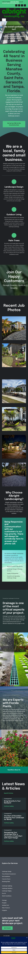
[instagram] (22, 5)
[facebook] (16, 5)
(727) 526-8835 (15, 2)
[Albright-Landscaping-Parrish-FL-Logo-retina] (14, 8)
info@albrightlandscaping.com (10, 3)
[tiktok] (25, 5)
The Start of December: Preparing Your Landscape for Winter (14, 817)
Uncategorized (8, 798)
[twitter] (19, 5)
